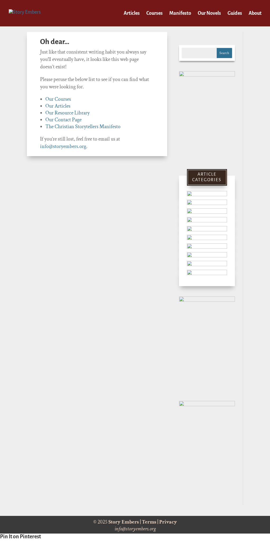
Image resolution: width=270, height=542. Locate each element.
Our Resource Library (67, 112)
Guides (235, 13)
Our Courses (58, 99)
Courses (154, 13)
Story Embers (123, 522)
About (255, 13)
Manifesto (180, 13)
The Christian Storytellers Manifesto (82, 126)
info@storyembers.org (63, 146)
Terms (149, 522)
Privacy (168, 522)
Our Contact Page (63, 119)
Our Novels (209, 13)
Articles (132, 13)
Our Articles (57, 106)
